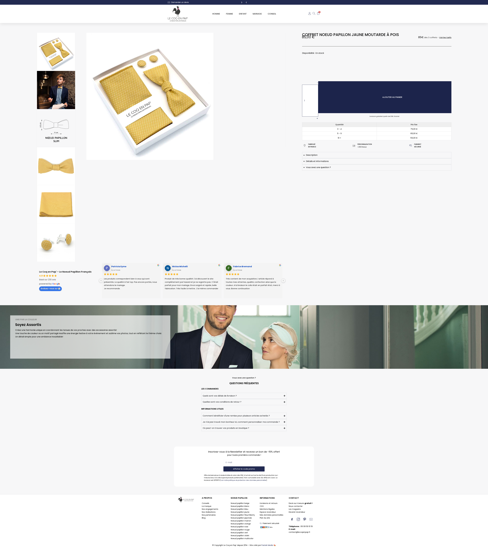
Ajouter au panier (392, 97)
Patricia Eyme (118, 266)
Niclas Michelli (180, 266)
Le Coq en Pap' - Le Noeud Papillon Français (65, 271)
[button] (246, 2)
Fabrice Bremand (242, 266)
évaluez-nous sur (49, 288)
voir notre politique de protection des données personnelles (243, 480)
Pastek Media (267, 545)
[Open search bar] (314, 14)
